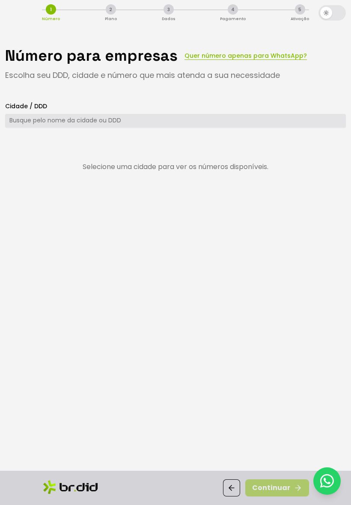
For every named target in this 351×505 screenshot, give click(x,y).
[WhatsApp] (327, 481)
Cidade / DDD (26, 106)
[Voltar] (231, 487)
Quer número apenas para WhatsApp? (245, 55)
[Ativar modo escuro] (332, 13)
